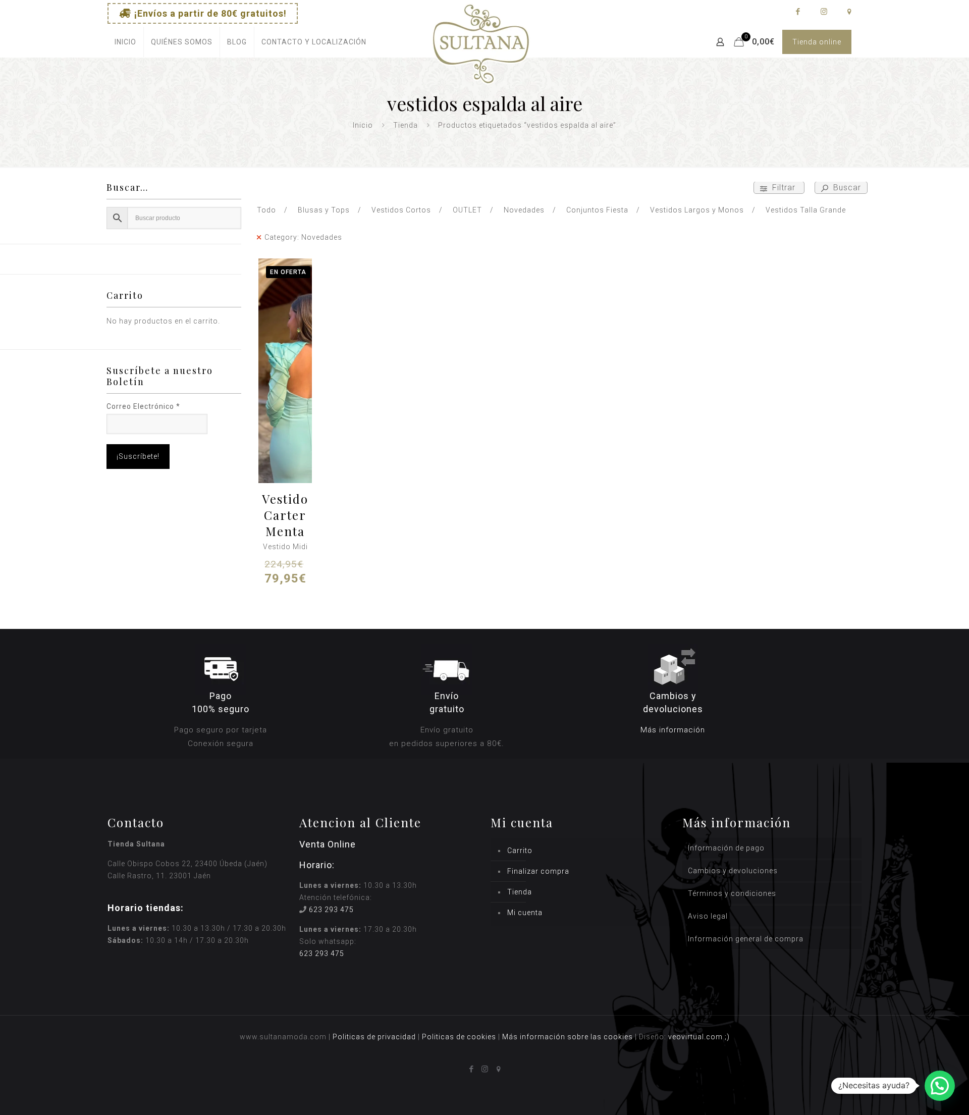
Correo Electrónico (143, 406)
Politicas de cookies (459, 1037)
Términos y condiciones (732, 893)
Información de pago (726, 848)
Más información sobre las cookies (567, 1037)
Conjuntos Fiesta (597, 210)
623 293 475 (331, 910)
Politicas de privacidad (374, 1037)
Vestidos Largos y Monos (697, 210)
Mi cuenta (525, 913)
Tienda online (816, 42)
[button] (940, 1086)
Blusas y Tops (324, 210)
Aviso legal (708, 916)
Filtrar (784, 187)
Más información (672, 729)
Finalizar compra (538, 871)
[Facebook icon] (797, 11)
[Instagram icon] (823, 11)
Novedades (524, 210)
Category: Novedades (303, 237)
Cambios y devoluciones (733, 871)
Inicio (363, 125)
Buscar (846, 187)
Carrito (519, 850)
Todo (266, 210)
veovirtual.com (696, 1037)
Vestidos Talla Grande (806, 210)
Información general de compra (745, 939)
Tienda (405, 125)
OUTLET (467, 210)
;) (727, 1037)
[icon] (849, 11)
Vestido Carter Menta (285, 515)
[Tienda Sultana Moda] (481, 56)
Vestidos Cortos (401, 210)
